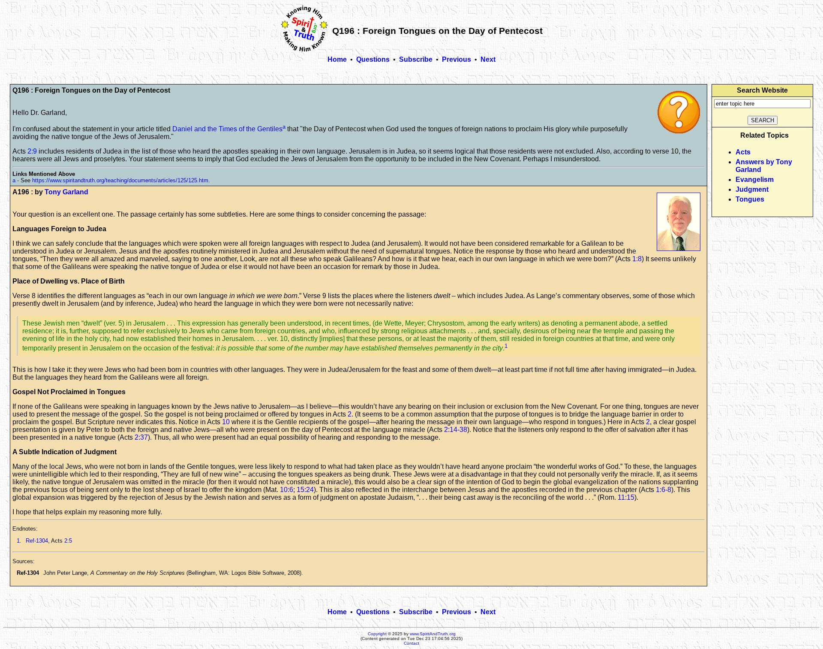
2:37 (141, 437)
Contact (411, 643)
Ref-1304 (37, 540)
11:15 (626, 497)
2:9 (32, 151)
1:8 (637, 259)
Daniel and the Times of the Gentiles (227, 129)
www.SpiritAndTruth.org (433, 633)
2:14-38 (455, 429)
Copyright (377, 633)
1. (19, 540)
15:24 (305, 489)
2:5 (68, 540)
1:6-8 (663, 489)
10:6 (286, 489)
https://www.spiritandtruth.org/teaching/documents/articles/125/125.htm (120, 180)
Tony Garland (66, 192)
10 (226, 422)
